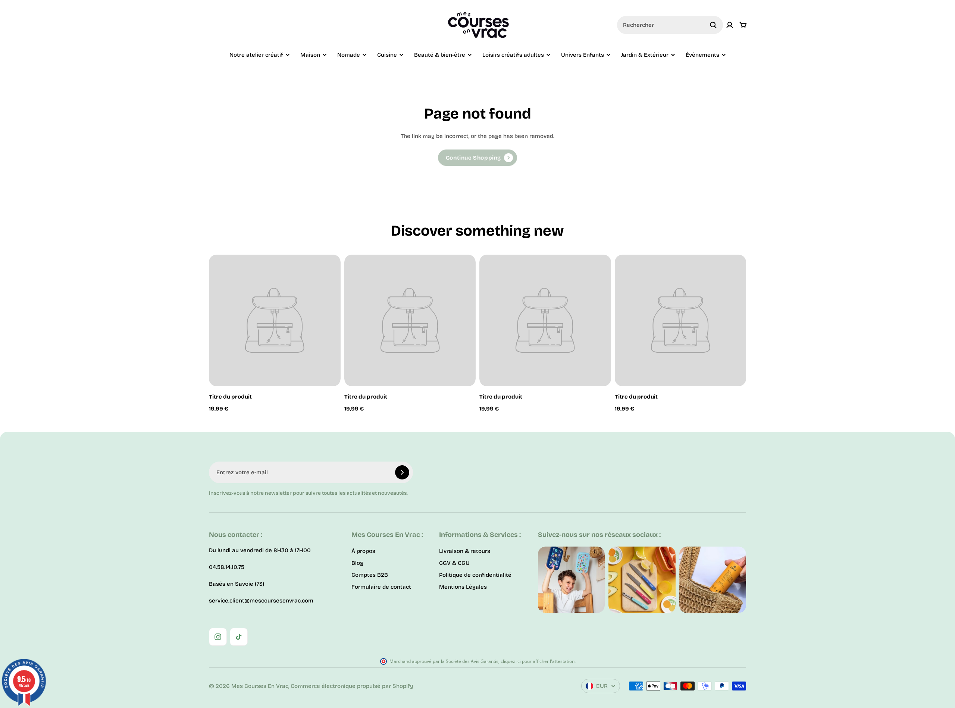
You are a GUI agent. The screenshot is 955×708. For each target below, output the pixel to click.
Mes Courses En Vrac (259, 686)
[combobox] (670, 25)
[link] (477, 158)
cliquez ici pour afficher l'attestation (537, 661)
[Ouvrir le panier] (743, 25)
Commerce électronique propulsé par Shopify (352, 686)
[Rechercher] (713, 25)
